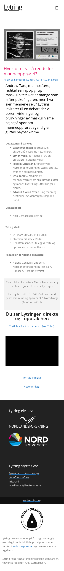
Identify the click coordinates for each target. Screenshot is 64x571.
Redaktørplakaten (22, 546)
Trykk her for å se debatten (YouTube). (32, 326)
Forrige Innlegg (32, 377)
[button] (57, 7)
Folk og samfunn (15, 79)
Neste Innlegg (32, 386)
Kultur (30, 79)
